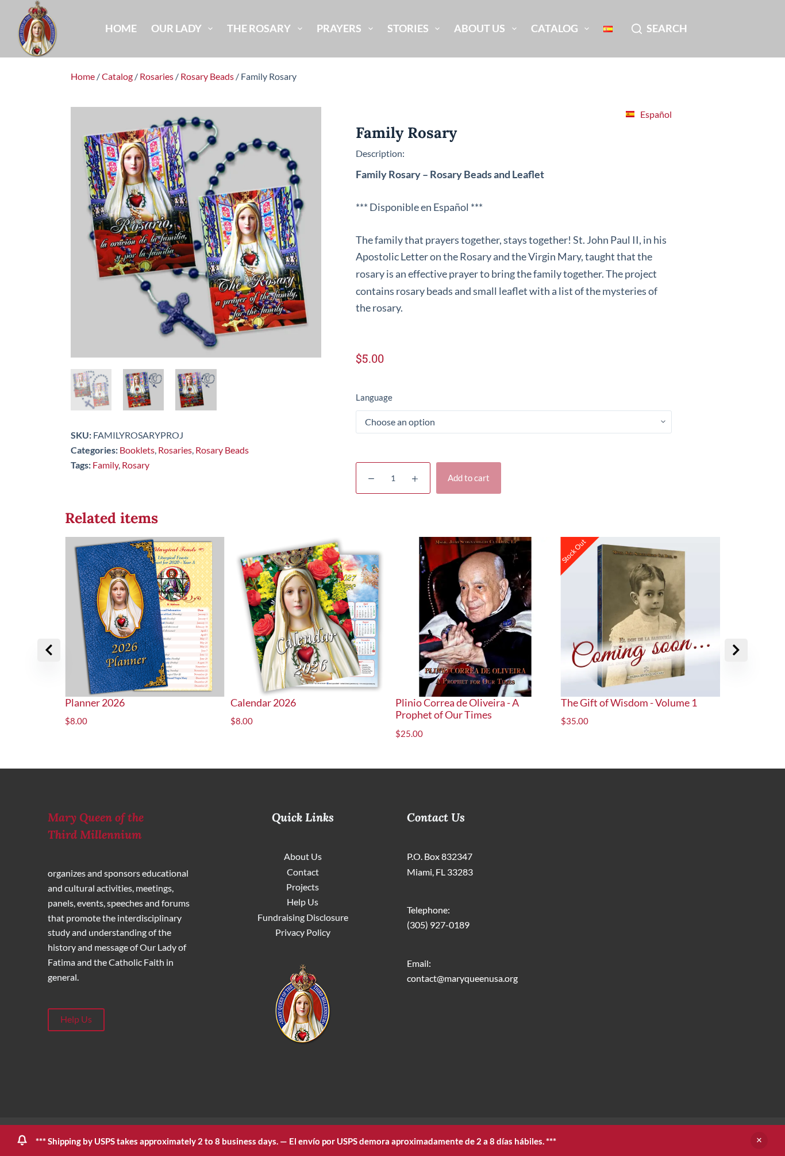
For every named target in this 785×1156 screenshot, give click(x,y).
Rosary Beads (207, 76)
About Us (479, 28)
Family (105, 464)
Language (374, 397)
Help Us (76, 1019)
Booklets (137, 449)
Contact (303, 871)
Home (121, 28)
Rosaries (157, 76)
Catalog (554, 28)
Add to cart (469, 478)
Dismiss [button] (759, 1140)
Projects (302, 886)
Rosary (135, 464)
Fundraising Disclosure (302, 917)
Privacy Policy (302, 932)
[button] (736, 650)
